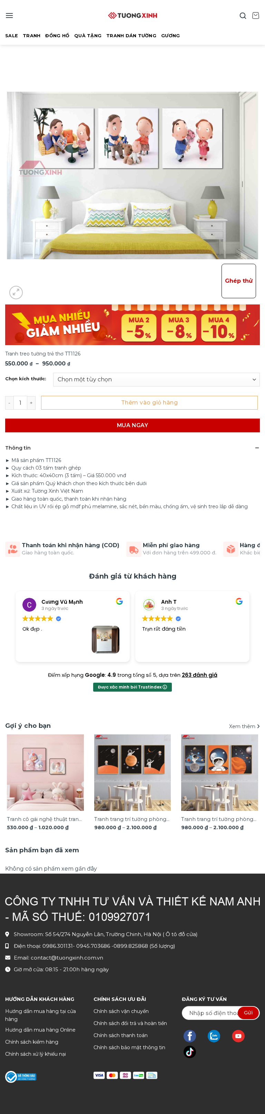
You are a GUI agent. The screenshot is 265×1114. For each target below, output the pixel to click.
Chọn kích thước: (25, 379)
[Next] (249, 775)
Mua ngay (132, 425)
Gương (170, 35)
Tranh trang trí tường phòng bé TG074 (217, 819)
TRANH (31, 35)
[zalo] (217, 1036)
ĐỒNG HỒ (57, 35)
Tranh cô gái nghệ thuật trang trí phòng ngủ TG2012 (44, 819)
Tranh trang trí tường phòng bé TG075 (130, 819)
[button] (9, 15)
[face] (193, 1036)
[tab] (42, 850)
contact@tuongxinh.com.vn (67, 957)
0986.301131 (57, 946)
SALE (11, 35)
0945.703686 (93, 946)
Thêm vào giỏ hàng (149, 402)
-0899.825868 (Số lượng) (143, 946)
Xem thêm (243, 726)
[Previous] (15, 775)
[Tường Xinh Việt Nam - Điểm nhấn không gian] (132, 15)
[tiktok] (193, 1052)
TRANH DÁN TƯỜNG (131, 35)
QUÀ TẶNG (87, 35)
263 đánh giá (199, 675)
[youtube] (241, 1036)
